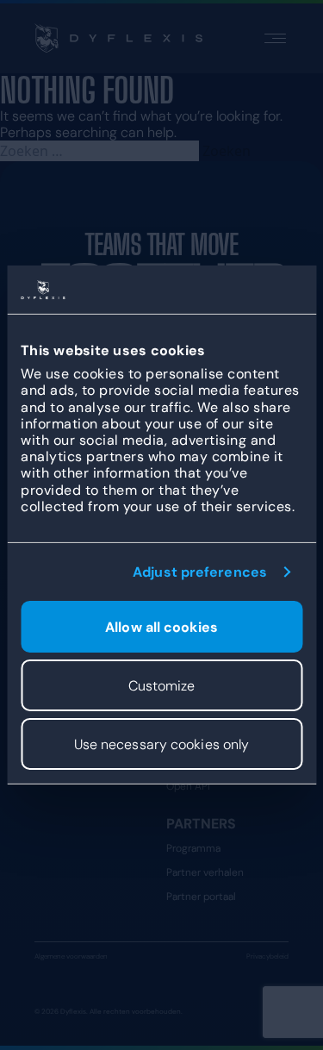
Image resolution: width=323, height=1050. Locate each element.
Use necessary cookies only (162, 744)
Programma (193, 848)
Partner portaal (201, 896)
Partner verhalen (205, 872)
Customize (162, 686)
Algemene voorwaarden (71, 956)
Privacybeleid (267, 956)
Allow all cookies (161, 627)
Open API (188, 786)
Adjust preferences (200, 572)
